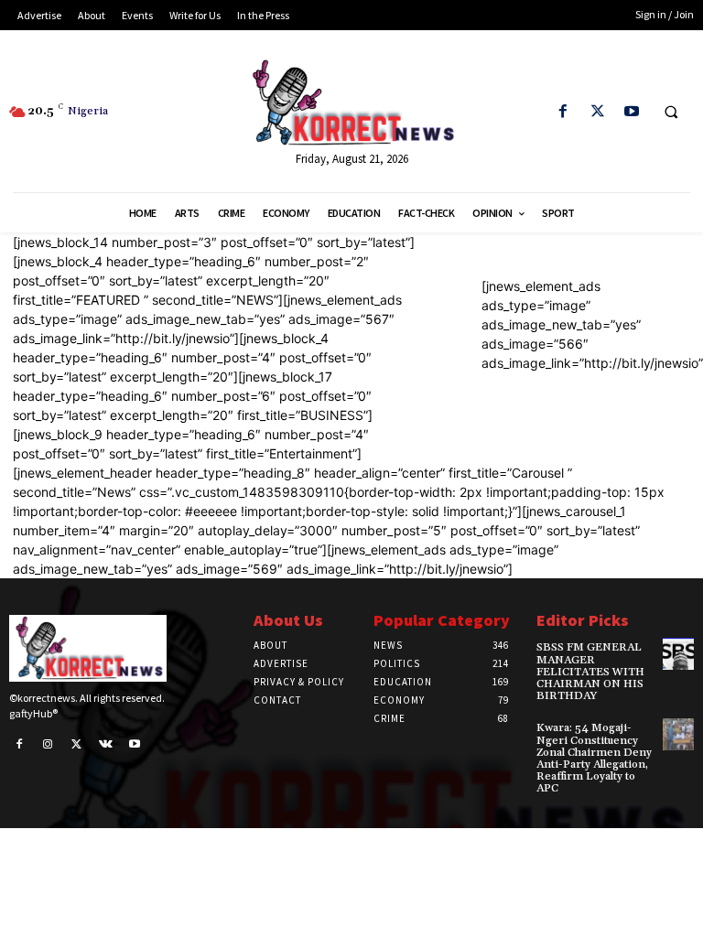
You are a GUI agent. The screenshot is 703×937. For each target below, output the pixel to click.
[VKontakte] (106, 745)
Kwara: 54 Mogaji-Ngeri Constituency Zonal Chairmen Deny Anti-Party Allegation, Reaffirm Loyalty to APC (594, 758)
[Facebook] (563, 112)
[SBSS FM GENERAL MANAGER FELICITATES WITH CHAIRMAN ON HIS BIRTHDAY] (678, 653)
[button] (671, 112)
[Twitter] (597, 112)
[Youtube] (631, 112)
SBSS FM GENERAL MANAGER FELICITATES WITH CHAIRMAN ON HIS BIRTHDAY (590, 672)
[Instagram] (48, 745)
